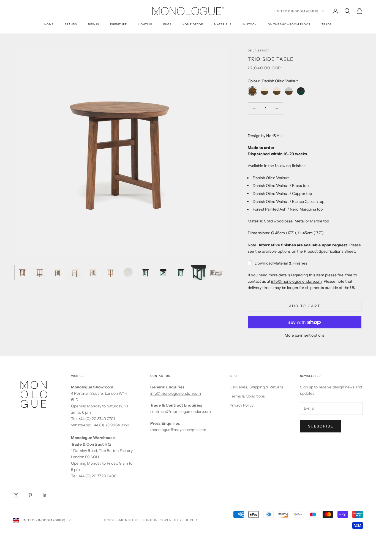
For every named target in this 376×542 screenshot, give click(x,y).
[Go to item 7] (128, 272)
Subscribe (320, 426)
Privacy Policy (242, 405)
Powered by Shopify (178, 520)
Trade (326, 24)
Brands (71, 24)
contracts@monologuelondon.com (180, 411)
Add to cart (304, 306)
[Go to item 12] (216, 272)
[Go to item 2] (40, 272)
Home (49, 24)
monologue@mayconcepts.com (178, 429)
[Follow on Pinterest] (30, 495)
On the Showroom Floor (289, 24)
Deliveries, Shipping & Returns (257, 387)
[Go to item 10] (181, 272)
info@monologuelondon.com (296, 281)
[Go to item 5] (92, 272)
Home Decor (192, 24)
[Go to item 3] (57, 272)
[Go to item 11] (198, 272)
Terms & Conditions (247, 396)
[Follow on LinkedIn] (44, 495)
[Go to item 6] (110, 272)
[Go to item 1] (22, 272)
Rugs (167, 24)
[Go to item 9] (163, 272)
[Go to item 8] (145, 272)
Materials (222, 24)
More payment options (305, 335)
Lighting (145, 24)
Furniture (118, 24)
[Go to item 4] (75, 272)
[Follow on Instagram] (16, 495)
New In (93, 24)
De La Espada (259, 50)
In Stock (250, 24)
